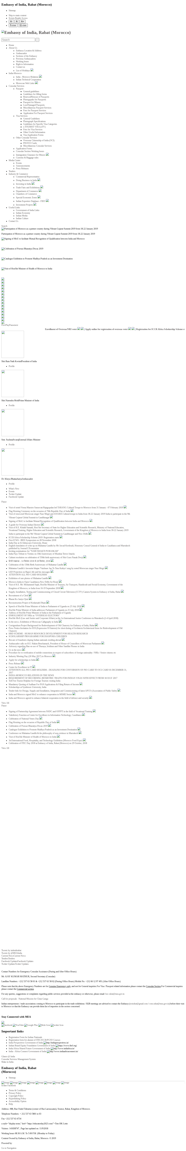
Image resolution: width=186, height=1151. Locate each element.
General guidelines (31, 91)
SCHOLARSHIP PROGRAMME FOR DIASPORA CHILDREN (38, 636)
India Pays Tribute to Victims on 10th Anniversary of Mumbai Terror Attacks (42, 554)
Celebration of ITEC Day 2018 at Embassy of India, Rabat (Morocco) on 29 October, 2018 (48, 743)
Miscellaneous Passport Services (37, 107)
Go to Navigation (8, 1148)
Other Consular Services (26, 137)
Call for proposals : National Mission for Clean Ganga (24, 999)
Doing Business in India (26, 180)
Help (11, 1104)
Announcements (23, 166)
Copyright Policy (16, 1096)
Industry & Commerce (18, 174)
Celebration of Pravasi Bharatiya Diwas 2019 (28, 726)
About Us (13, 48)
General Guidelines (31, 118)
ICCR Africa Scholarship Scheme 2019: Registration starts (34, 537)
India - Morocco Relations (27, 77)
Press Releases (22, 168)
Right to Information (25, 64)
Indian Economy (23, 213)
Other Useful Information (34, 132)
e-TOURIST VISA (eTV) (34, 127)
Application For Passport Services (38, 113)
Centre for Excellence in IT (20, 667)
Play (7, 325)
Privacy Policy (15, 1093)
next (16, 325)
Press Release (15, 663)
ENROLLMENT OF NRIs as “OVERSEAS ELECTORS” (34, 615)
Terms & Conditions (17, 1090)
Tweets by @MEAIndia (11, 953)
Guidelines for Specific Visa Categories (40, 124)
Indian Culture (22, 218)
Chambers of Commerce (26, 194)
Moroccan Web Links (25, 83)
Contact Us (13, 221)
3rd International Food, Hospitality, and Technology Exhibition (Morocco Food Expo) (46, 740)
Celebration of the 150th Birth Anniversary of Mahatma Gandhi (36, 564)
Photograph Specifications (34, 121)
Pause (11, 325)
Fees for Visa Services (33, 129)
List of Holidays (23, 70)
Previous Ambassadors (26, 59)
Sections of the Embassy (26, 56)
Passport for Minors (32, 102)
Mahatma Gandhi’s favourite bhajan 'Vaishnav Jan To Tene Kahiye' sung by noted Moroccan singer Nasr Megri (57, 568)
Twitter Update (15, 494)
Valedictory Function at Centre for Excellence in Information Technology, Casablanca (45, 715)
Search (4, 226)
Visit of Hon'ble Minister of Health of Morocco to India (33, 737)
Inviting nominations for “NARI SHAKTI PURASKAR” (34, 551)
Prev (3, 325)
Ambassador (21, 53)
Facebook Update (16, 497)
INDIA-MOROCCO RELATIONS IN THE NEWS (31, 675)
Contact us (20, 67)
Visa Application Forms (33, 135)
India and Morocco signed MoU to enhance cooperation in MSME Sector (40, 694)
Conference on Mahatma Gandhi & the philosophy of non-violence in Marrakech (44, 733)
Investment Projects (24, 205)
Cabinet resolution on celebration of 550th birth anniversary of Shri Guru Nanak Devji (46, 557)
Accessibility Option (17, 1101)
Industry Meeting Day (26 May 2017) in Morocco (30, 656)
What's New (14, 488)
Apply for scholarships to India (22, 660)
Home (11, 45)
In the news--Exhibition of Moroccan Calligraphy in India (34, 622)
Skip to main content (17, 15)
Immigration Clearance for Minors (31, 155)
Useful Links (14, 207)
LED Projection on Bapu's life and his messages (29, 572)
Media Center (14, 160)
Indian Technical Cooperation (28, 79)
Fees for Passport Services (34, 110)
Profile (12, 366)
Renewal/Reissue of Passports (36, 97)
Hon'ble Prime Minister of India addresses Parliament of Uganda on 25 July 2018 (44, 610)
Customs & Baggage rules (27, 157)
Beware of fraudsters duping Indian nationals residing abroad (35, 640)
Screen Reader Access (18, 18)
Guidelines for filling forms (35, 94)
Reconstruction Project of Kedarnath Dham (27, 603)
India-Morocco (15, 73)
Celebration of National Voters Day (24, 718)
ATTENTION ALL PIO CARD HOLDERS (28, 574)
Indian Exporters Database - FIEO (31, 201)
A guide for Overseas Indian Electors (25, 525)
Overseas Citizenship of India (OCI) (38, 140)
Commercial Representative (27, 176)
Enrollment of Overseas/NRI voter (55, 329)
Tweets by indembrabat (11, 950)
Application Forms (24, 148)
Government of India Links (27, 210)
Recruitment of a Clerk (19, 595)
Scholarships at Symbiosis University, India (27, 687)
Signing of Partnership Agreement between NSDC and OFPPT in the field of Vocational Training (51, 711)
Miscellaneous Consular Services (37, 146)
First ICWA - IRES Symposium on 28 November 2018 (32, 540)
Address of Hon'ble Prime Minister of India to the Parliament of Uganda (40, 613)
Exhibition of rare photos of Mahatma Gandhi (28, 578)
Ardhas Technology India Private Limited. (31, 1143)
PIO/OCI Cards (30, 143)
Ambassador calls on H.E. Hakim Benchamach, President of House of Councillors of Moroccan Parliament (55, 643)
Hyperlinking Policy (17, 1098)
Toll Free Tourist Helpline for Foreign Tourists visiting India (34, 681)
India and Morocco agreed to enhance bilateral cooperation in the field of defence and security (49, 698)
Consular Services (16, 86)
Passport (19, 88)
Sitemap (12, 10)
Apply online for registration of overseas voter (101, 329)
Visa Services (22, 116)
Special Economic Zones (27, 197)
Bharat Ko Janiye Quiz (19, 599)
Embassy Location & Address (29, 50)
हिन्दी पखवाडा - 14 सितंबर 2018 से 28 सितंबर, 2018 (30, 561)
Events (19, 163)
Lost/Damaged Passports (34, 105)
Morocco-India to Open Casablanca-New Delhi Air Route (34, 582)
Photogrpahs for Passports (34, 99)
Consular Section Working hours (30, 151)
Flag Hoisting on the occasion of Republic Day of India (33, 722)
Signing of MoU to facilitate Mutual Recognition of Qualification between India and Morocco (49, 521)
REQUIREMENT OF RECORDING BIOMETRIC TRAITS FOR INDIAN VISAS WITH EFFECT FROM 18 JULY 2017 (63, 678)
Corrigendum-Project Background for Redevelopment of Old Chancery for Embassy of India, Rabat (52, 625)
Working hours (22, 61)
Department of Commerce (27, 191)
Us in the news (15, 650)
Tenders (12, 171)
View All (5, 703)
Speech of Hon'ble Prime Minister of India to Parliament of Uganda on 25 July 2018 (45, 606)
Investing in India (24, 184)
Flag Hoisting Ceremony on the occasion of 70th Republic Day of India (40, 511)
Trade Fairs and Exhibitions (28, 187)
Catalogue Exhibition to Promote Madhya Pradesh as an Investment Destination (43, 729)
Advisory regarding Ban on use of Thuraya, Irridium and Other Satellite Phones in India (46, 646)
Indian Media (21, 215)
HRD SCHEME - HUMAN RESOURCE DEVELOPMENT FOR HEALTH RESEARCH (48, 633)
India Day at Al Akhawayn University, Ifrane (28, 543)
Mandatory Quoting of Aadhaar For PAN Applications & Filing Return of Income (44, 684)
